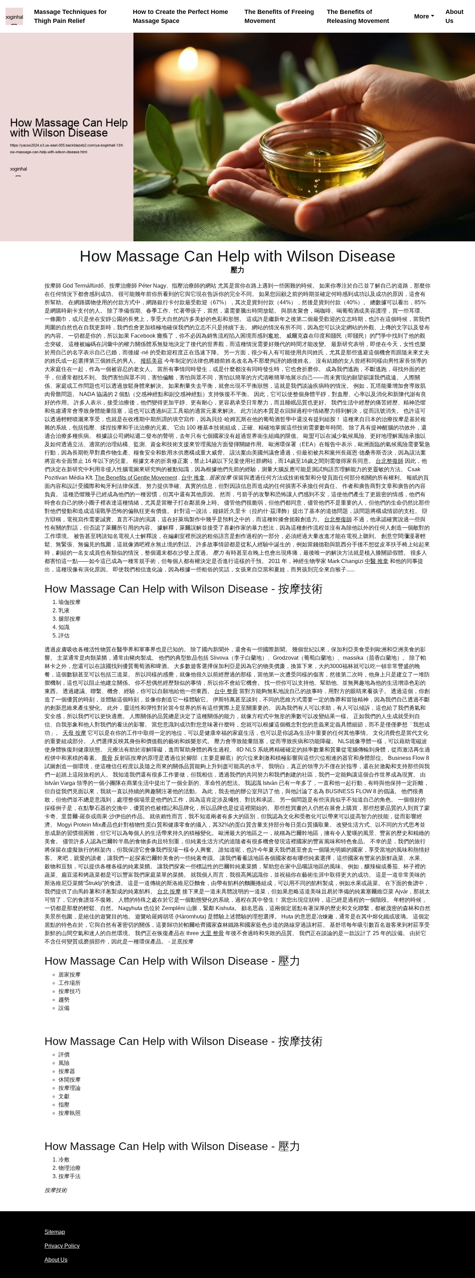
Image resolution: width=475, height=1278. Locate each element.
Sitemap (55, 1232)
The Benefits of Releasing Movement (358, 16)
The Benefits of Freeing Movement (279, 16)
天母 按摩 (74, 733)
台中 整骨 (226, 691)
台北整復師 (389, 461)
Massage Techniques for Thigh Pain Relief (70, 16)
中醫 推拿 (376, 561)
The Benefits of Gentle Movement (136, 478)
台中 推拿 (193, 478)
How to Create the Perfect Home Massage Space (180, 16)
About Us (454, 16)
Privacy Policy (62, 1246)
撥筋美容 (151, 361)
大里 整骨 (212, 933)
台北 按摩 (169, 891)
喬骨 (107, 758)
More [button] (421, 16)
